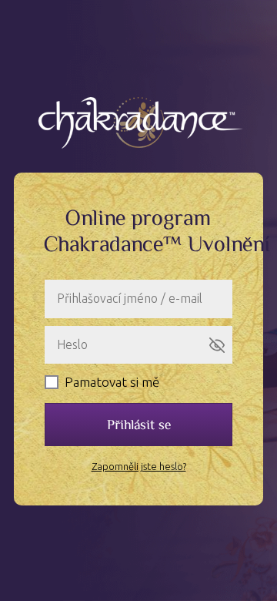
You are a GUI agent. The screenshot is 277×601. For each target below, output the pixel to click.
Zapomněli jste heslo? (139, 466)
